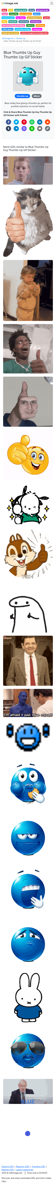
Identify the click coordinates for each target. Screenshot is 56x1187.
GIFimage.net (8, 38)
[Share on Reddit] (47, 122)
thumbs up (22, 96)
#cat (7, 253)
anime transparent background (34, 33)
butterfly (13, 14)
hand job (12, 21)
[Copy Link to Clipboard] (47, 128)
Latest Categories (24, 1169)
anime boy (23, 21)
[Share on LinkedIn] (39, 122)
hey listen (21, 18)
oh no (31, 10)
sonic (4, 14)
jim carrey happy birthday (13, 25)
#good (8, 423)
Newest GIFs (8, 1169)
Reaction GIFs (22, 1166)
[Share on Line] (32, 128)
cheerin (30, 25)
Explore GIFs (8, 1166)
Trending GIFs (38, 1166)
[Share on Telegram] (16, 128)
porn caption (25, 14)
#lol (7, 370)
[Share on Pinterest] (24, 122)
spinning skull (20, 10)
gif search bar (42, 10)
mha (4, 21)
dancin (37, 14)
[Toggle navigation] (51, 3)
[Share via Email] (39, 128)
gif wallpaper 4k (34, 18)
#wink (8, 576)
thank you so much (10, 33)
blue (4, 10)
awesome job (8, 18)
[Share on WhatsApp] (32, 122)
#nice (7, 514)
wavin (46, 18)
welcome (40, 25)
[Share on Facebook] (8, 122)
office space (7, 29)
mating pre (36, 21)
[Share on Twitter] (16, 122)
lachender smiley (22, 29)
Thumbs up (20, 38)
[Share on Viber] (24, 128)
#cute (7, 523)
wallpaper (37, 29)
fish (10, 10)
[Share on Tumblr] (8, 128)
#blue (37, 96)
